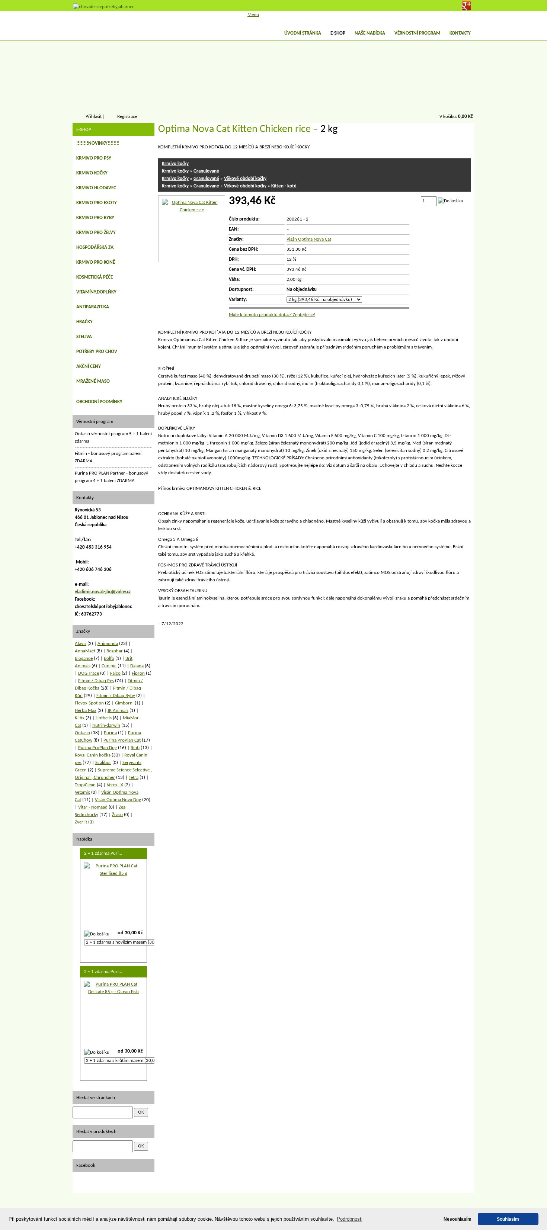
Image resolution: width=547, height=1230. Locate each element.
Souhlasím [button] (508, 1219)
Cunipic (109, 666)
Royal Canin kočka (93, 755)
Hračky (84, 321)
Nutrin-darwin (106, 725)
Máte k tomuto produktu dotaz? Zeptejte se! (272, 314)
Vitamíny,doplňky (96, 292)
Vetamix (82, 792)
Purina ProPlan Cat (122, 740)
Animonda (107, 643)
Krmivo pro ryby (95, 217)
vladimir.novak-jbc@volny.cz (103, 592)
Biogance (84, 658)
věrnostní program (417, 33)
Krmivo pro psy (93, 158)
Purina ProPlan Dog (97, 747)
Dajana (137, 666)
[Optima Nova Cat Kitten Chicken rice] (191, 210)
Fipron (138, 673)
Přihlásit (94, 116)
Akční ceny (88, 366)
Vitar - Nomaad (93, 807)
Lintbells (104, 718)
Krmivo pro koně (95, 262)
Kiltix (79, 718)
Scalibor (103, 762)
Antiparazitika (92, 307)
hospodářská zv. (95, 247)
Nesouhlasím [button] (457, 1219)
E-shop (337, 33)
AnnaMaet (85, 651)
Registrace (127, 116)
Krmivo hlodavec (96, 188)
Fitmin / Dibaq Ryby (115, 695)
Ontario (82, 732)
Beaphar (114, 651)
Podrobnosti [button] (349, 1219)
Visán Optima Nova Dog (118, 799)
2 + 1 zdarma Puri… (103, 853)
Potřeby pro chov (96, 351)
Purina (110, 732)
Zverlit (81, 822)
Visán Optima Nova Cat (309, 239)
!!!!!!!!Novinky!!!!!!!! (97, 143)
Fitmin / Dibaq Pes (96, 680)
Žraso (117, 814)
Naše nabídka (370, 33)
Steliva (84, 336)
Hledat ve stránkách (95, 1097)
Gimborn (124, 703)
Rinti (135, 747)
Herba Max (85, 710)
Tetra (133, 777)
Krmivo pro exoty (96, 202)
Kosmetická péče (94, 277)
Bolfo (109, 658)
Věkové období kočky (245, 178)
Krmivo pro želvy (96, 232)
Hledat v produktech (96, 1131)
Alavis (80, 643)
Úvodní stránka (302, 33)
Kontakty (460, 33)
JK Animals (118, 710)
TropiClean (85, 785)
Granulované (206, 171)
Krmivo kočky (175, 163)
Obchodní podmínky (99, 401)
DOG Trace (88, 673)
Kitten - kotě (284, 186)
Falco (115, 673)
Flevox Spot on (89, 703)
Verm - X (115, 785)
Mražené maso (93, 381)
